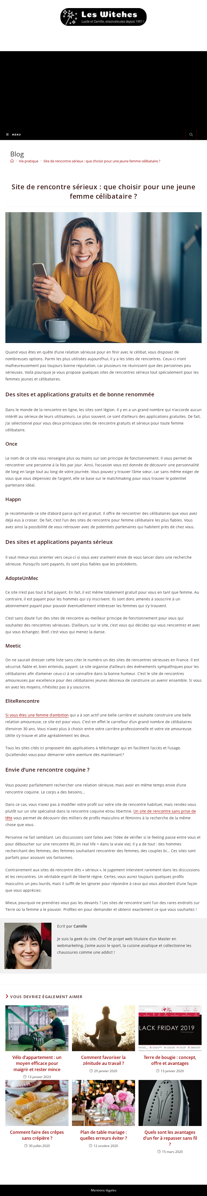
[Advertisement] (103, 89)
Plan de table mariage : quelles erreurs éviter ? (103, 1135)
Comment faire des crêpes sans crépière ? (37, 1135)
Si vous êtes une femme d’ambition (37, 715)
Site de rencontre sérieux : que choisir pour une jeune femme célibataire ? (101, 161)
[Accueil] (12, 161)
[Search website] (191, 135)
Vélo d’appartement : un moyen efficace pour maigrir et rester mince (36, 1063)
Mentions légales (103, 1190)
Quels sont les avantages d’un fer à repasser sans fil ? (170, 1138)
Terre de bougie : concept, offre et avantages (170, 1060)
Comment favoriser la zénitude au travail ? (103, 1060)
